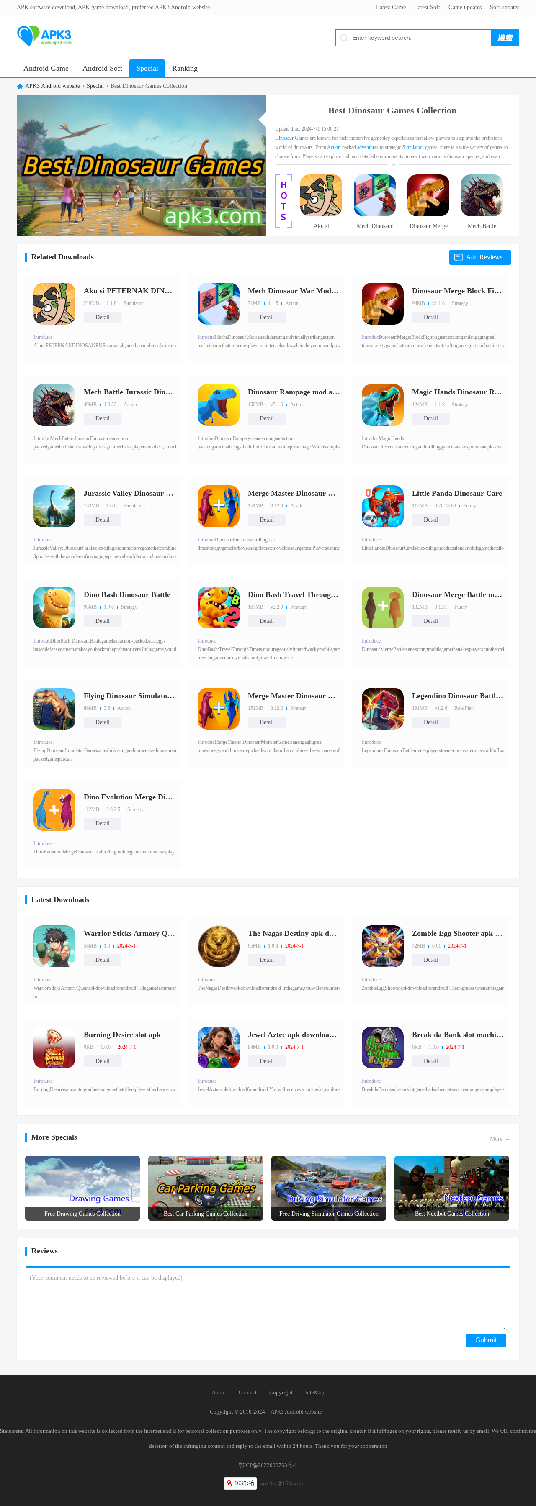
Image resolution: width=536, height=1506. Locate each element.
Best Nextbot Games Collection (452, 1214)
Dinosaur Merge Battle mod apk (458, 594)
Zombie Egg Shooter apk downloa (458, 933)
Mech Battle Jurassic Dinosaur (481, 229)
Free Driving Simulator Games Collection (329, 1214)
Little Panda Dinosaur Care (457, 493)
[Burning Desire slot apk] (54, 1047)
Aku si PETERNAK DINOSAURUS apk (321, 229)
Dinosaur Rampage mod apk (294, 392)
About (219, 1392)
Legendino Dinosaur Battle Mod (458, 696)
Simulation (413, 147)
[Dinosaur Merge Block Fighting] (428, 215)
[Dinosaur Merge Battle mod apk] (383, 607)
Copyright (281, 1392)
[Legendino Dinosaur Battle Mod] (383, 709)
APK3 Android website (52, 86)
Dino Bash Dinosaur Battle (127, 594)
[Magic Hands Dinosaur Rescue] (383, 405)
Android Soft (102, 68)
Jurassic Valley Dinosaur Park (130, 493)
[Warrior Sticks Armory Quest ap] (54, 946)
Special (147, 68)
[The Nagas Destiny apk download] (219, 946)
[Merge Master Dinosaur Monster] (219, 506)
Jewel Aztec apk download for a (294, 1034)
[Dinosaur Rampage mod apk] (219, 405)
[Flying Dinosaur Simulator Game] (54, 709)
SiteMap (315, 1392)
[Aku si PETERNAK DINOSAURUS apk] (321, 215)
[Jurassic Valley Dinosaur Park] (54, 506)
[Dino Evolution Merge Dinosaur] (54, 810)
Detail (102, 317)
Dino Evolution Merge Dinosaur (130, 797)
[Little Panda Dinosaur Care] (383, 506)
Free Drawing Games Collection (82, 1214)
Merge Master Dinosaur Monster (294, 493)
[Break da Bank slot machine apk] (383, 1047)
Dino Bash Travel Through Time (294, 594)
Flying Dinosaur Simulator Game (130, 696)
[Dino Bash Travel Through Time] (219, 607)
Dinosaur (284, 138)
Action (333, 147)
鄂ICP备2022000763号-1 (268, 1465)
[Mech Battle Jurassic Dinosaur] (482, 215)
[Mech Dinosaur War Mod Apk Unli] (375, 215)
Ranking (185, 68)
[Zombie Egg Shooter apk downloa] (383, 946)
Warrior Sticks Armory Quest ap (130, 933)
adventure (366, 147)
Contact (248, 1392)
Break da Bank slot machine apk (458, 1034)
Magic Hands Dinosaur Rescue (458, 392)
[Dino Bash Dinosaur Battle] (54, 607)
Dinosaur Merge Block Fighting (429, 229)
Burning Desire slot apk (122, 1034)
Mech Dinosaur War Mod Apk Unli (375, 229)
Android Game (46, 68)
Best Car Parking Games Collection (205, 1214)
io (439, 156)
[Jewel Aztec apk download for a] (219, 1047)
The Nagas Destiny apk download (294, 933)
